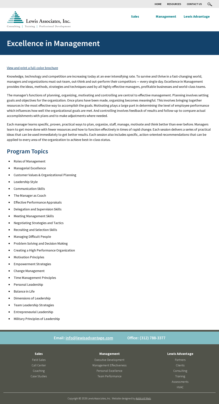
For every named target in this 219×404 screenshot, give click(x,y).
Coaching (39, 371)
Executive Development (109, 360)
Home (158, 4)
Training (180, 376)
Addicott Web (143, 398)
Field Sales (39, 360)
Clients (180, 365)
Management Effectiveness (109, 365)
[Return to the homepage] (39, 19)
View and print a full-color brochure (32, 68)
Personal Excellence (109, 371)
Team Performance (109, 376)
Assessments (180, 382)
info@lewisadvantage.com (89, 337)
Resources (174, 4)
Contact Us (194, 4)
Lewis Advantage (197, 16)
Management (166, 16)
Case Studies (39, 376)
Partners (180, 360)
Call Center (39, 365)
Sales (135, 16)
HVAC (180, 387)
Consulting (180, 371)
